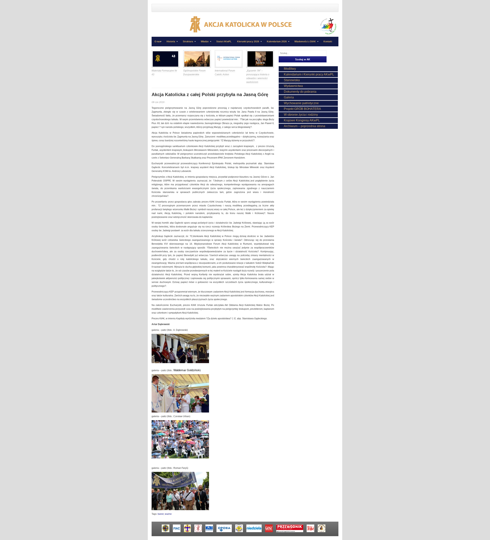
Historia (169, 43)
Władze (203, 43)
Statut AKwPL (223, 41)
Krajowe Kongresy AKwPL (302, 120)
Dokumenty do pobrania (300, 91)
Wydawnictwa (293, 85)
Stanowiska (292, 80)
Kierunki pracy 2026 (246, 43)
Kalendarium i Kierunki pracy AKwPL (309, 74)
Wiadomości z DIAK (304, 43)
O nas (157, 41)
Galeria (289, 97)
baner (161, 514)
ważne (168, 514)
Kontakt (327, 41)
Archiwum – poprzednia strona (304, 126)
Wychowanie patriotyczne (301, 103)
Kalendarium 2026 (275, 43)
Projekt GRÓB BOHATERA (302, 108)
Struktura (186, 43)
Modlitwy (290, 68)
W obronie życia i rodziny (301, 114)
